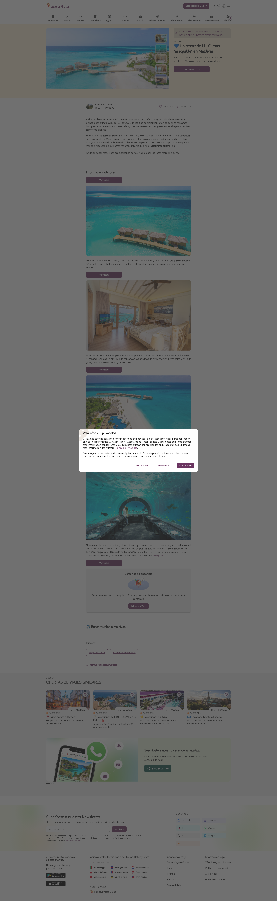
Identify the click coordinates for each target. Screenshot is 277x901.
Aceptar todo (185, 465)
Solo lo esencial (141, 465)
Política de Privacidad (126, 448)
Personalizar (164, 465)
